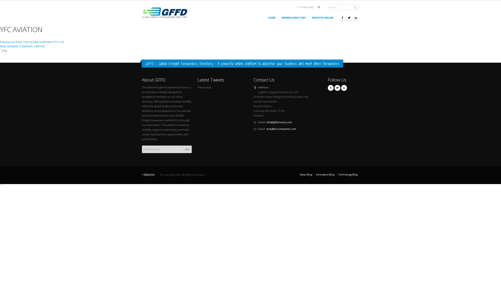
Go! (187, 149)
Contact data (306, 7)
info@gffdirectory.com (279, 122)
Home (272, 17)
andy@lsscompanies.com (281, 129)
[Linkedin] (356, 18)
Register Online (322, 17)
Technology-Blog (348, 174)
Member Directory (294, 17)
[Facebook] (342, 18)
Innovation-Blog (325, 174)
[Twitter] (349, 18)
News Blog (306, 174)
